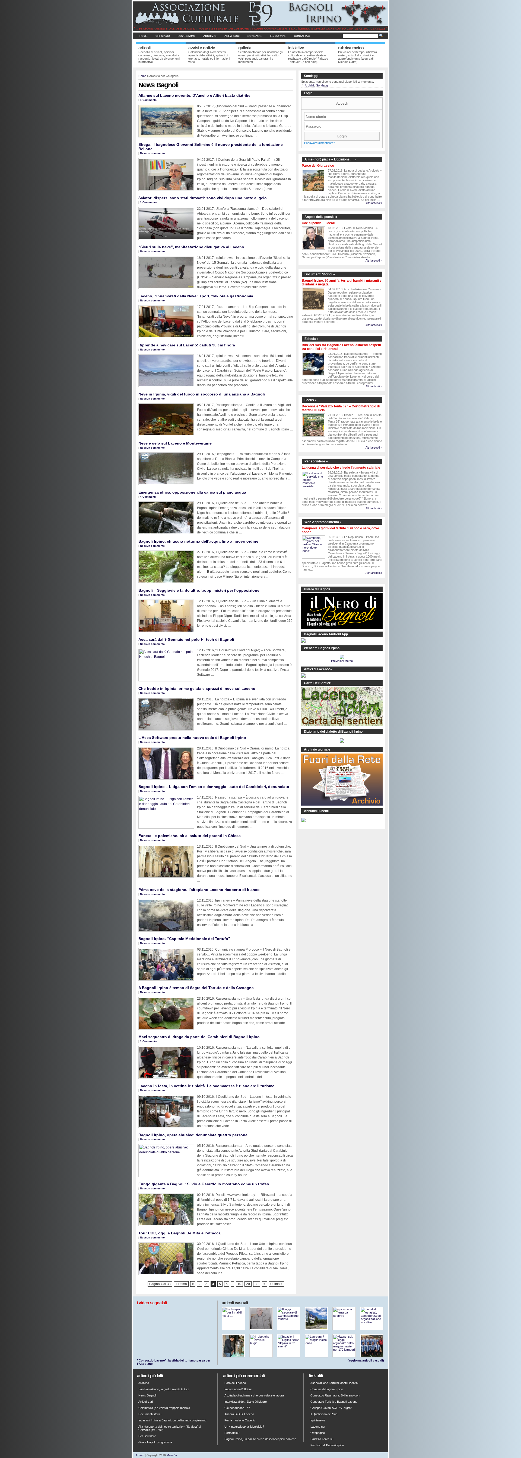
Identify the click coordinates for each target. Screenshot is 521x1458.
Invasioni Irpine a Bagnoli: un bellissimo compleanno (172, 1420)
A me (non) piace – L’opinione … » (330, 159)
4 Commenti (148, 496)
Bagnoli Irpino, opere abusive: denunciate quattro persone (192, 1135)
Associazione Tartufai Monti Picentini (334, 1383)
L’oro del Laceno (235, 1383)
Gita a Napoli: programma (155, 1442)
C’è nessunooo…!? (237, 1407)
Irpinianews (317, 1420)
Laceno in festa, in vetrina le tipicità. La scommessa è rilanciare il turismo (206, 1086)
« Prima (181, 1284)
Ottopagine (317, 1432)
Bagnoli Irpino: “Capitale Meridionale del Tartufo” (184, 938)
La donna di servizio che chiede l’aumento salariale (341, 467)
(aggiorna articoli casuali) (366, 1360)
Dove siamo (186, 35)
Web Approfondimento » (323, 522)
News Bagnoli (147, 1395)
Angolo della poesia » (320, 217)
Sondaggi (254, 35)
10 (239, 1284)
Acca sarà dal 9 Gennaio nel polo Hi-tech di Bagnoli (186, 639)
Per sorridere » (316, 461)
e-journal (278, 35)
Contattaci (302, 35)
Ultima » (276, 1284)
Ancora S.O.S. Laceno (239, 1414)
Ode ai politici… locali (318, 223)
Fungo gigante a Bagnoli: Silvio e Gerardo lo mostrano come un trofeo (203, 1184)
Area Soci (232, 35)
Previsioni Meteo (342, 660)
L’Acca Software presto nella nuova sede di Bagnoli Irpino (192, 737)
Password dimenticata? (319, 142)
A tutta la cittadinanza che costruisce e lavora (254, 1395)
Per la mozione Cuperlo (239, 1420)
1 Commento (148, 99)
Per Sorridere (147, 1436)
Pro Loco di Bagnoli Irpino (327, 1445)
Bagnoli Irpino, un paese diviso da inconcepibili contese (260, 1439)
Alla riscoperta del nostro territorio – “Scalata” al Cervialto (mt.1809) (169, 1428)
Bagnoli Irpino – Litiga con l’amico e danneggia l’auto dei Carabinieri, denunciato (213, 786)
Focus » (310, 400)
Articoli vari (145, 1401)
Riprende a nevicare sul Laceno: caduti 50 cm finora (186, 345)
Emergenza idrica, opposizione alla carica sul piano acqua (192, 492)
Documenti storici (149, 1414)
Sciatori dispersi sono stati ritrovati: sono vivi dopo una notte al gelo (202, 198)
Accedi (342, 103)
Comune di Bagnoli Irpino (326, 1389)
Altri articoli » (374, 203)
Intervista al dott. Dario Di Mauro (245, 1401)
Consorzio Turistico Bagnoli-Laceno (333, 1401)
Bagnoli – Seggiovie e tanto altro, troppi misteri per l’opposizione (198, 590)
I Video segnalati (152, 1303)
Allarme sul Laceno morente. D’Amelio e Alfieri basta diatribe (194, 95)
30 (257, 1284)
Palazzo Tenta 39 (321, 1439)
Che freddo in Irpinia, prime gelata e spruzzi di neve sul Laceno (196, 688)
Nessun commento (152, 153)
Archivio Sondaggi (316, 85)
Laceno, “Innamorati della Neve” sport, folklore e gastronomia (195, 296)
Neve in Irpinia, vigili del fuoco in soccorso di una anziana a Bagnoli (201, 394)
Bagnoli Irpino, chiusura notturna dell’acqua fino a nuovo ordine (198, 541)
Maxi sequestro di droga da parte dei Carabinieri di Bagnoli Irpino (199, 1037)
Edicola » (311, 339)
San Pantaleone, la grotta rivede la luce (163, 1389)
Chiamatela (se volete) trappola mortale (164, 1407)
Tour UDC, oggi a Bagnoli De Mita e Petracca (179, 1233)
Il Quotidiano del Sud (323, 1414)
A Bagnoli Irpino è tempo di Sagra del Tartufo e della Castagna (196, 988)
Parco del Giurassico (318, 166)
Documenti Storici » (319, 274)
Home (143, 35)
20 (248, 1284)
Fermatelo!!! (232, 1432)
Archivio (210, 35)
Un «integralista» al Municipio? (244, 1426)
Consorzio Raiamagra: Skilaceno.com (335, 1395)
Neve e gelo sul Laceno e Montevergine (175, 443)
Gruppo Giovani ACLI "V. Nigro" (331, 1407)
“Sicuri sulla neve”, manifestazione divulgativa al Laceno (191, 247)
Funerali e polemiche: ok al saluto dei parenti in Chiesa (189, 835)
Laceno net (317, 1426)
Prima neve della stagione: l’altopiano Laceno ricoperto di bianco (199, 889)
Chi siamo (162, 35)
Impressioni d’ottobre (238, 1389)
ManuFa (172, 1455)
